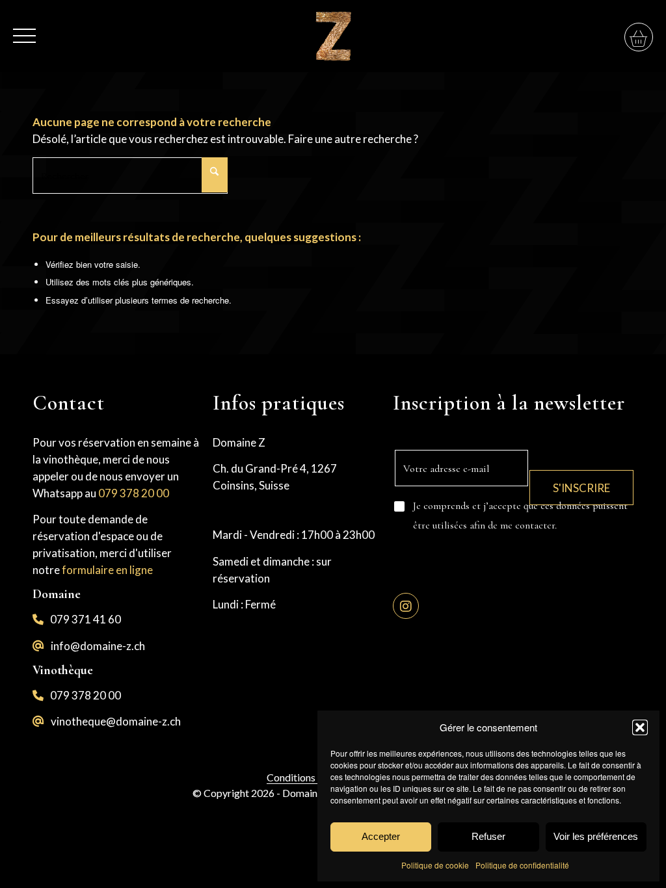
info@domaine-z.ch (98, 646)
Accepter (381, 836)
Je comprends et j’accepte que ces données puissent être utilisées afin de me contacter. (520, 515)
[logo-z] (332, 36)
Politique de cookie (435, 864)
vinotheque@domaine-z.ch (116, 721)
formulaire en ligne (107, 570)
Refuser (488, 836)
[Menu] (24, 28)
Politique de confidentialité (522, 864)
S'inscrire (581, 488)
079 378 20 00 (133, 493)
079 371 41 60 (85, 619)
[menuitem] (24, 28)
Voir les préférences (595, 836)
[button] (639, 727)
